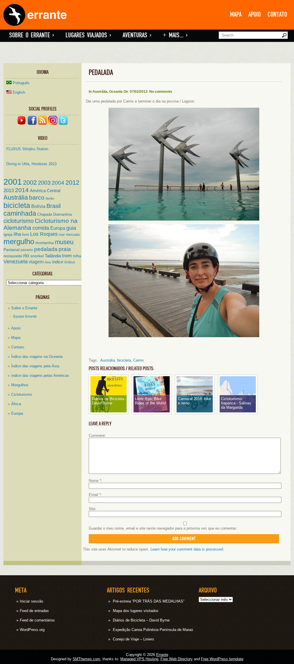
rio (26, 255)
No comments (160, 92)
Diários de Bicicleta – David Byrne (141, 620)
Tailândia (53, 256)
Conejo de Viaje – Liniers (133, 639)
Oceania (116, 92)
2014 (22, 190)
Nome (95, 480)
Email (95, 495)
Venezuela (15, 262)
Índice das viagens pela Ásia (35, 366)
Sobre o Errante (31, 35)
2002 (30, 182)
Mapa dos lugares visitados (135, 611)
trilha (77, 256)
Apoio (254, 14)
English (19, 92)
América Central (45, 190)
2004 (58, 183)
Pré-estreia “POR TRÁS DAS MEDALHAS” (148, 601)
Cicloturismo (21, 394)
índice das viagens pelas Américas (40, 375)
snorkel (37, 256)
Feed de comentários (37, 620)
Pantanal (11, 250)
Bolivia (38, 206)
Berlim (50, 198)
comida (40, 228)
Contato (277, 14)
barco (37, 197)
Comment (97, 435)
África (16, 404)
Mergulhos (19, 385)
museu (64, 242)
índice (57, 262)
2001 (12, 181)
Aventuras (137, 35)
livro (25, 234)
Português (21, 83)
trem (67, 255)
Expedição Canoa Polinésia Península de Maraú (153, 630)
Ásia (48, 262)
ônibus (69, 262)
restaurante (12, 256)
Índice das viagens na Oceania (37, 356)
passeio (27, 250)
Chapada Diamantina (54, 214)
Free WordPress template (222, 659)
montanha (44, 243)
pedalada (45, 249)
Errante (162, 655)
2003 (44, 182)
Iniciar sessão (31, 601)
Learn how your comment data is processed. (187, 549)
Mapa (235, 14)
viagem (36, 261)
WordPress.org (32, 630)
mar (62, 234)
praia (65, 249)
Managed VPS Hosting (139, 659)
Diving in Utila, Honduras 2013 (31, 164)
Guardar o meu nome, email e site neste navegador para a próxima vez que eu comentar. (163, 528)
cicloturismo (18, 221)
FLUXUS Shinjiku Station (27, 149)
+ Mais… (175, 35)
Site (92, 509)
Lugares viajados (88, 35)
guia (71, 228)
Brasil (54, 206)
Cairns (138, 360)
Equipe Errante (25, 316)
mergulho (18, 241)
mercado (73, 234)
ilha (17, 234)
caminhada (19, 213)
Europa (57, 228)
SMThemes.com (86, 659)
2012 (72, 182)
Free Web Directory (176, 659)
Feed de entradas (34, 611)
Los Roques (44, 234)
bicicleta (16, 205)
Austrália (15, 197)
